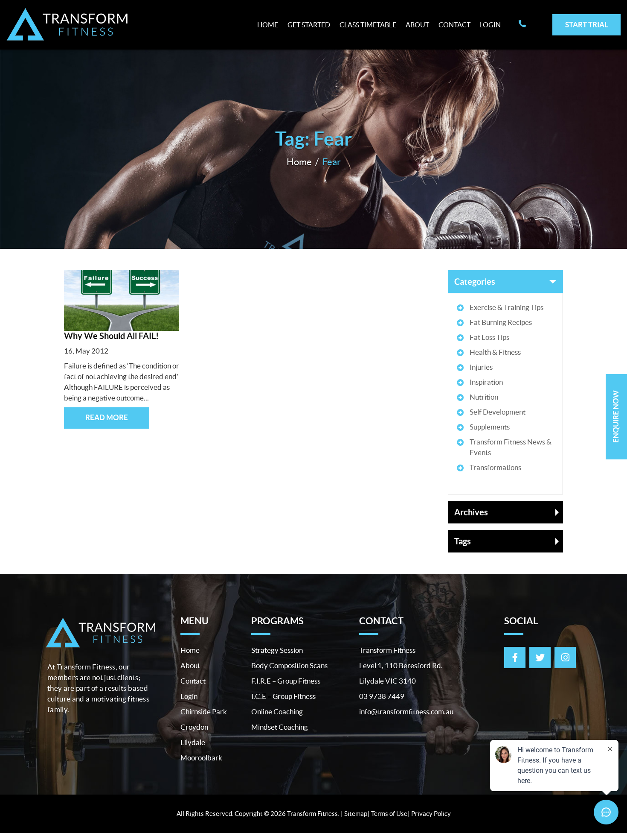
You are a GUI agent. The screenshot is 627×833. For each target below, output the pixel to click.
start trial (586, 24)
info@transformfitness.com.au (406, 711)
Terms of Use (389, 813)
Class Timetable (368, 25)
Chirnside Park (203, 711)
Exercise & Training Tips (506, 307)
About (417, 25)
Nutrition (484, 397)
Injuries (481, 367)
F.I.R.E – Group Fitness (285, 681)
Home (267, 25)
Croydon (194, 727)
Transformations (495, 467)
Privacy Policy (431, 813)
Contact (454, 25)
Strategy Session (277, 650)
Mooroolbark (201, 758)
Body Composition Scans (289, 665)
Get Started (308, 25)
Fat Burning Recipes (501, 322)
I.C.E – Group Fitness (283, 696)
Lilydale (192, 742)
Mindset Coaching (279, 727)
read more (106, 417)
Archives (471, 512)
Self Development (497, 412)
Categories (474, 281)
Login (490, 25)
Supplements (490, 427)
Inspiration (486, 382)
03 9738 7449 (381, 696)
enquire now (616, 416)
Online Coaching (277, 711)
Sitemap (355, 813)
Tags (462, 541)
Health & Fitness (495, 352)
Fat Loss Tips (489, 337)
